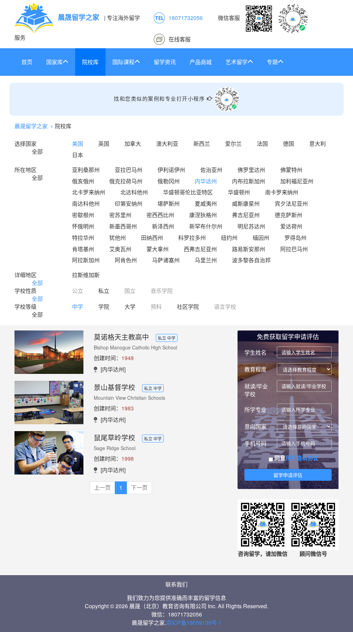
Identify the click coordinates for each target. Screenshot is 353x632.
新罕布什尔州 (205, 226)
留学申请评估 (287, 474)
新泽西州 (163, 226)
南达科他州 (86, 203)
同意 (296, 458)
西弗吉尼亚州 (200, 249)
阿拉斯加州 (86, 260)
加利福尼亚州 (296, 181)
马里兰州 (206, 260)
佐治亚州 (211, 170)
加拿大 (132, 143)
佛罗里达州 (251, 170)
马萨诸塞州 (166, 260)
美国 (77, 143)
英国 (103, 143)
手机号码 (255, 443)
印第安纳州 (128, 203)
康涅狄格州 (203, 215)
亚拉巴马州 (128, 170)
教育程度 (255, 369)
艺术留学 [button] (236, 62)
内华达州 (206, 181)
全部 (37, 151)
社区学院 (188, 306)
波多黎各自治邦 (251, 260)
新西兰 (201, 143)
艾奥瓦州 (120, 249)
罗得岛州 (295, 238)
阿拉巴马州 (294, 249)
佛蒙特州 (291, 170)
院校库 (90, 62)
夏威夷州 (206, 203)
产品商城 (201, 62)
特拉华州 (83, 238)
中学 (77, 306)
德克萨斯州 (288, 215)
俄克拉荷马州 (125, 181)
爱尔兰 (233, 143)
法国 (262, 143)
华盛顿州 (239, 192)
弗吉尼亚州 (246, 215)
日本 (77, 155)
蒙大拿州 (158, 249)
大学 (129, 306)
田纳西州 (152, 238)
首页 (26, 62)
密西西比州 (160, 215)
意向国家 (255, 426)
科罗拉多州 (192, 238)
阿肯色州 (126, 260)
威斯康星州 (246, 203)
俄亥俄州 (83, 181)
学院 (103, 306)
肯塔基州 (83, 249)
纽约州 (229, 238)
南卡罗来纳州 (281, 192)
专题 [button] (272, 62)
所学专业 (255, 410)
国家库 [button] (54, 62)
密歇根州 (83, 215)
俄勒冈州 (169, 181)
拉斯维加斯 (86, 275)
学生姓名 (255, 352)
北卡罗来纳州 (88, 192)
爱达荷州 (291, 226)
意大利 (317, 143)
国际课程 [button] (123, 62)
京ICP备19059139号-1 (194, 622)
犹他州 (117, 238)
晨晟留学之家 (31, 126)
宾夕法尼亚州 (291, 203)
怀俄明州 (83, 226)
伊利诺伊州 (171, 170)
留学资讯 (165, 62)
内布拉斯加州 (248, 181)
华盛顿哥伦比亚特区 (188, 192)
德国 (288, 143)
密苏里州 (120, 215)
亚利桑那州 (86, 170)
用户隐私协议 (302, 458)
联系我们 (176, 584)
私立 (103, 291)
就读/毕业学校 (256, 390)
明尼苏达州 (251, 226)
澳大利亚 (167, 143)
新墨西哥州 (123, 226)
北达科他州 (134, 192)
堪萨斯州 (169, 203)
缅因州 (261, 238)
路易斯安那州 (248, 249)
